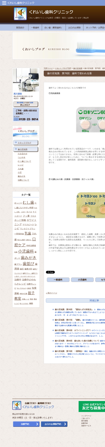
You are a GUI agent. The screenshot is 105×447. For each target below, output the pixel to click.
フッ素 (26, 216)
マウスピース (28, 224)
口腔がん (29, 240)
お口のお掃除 (74, 27)
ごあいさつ (85, 418)
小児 (20, 172)
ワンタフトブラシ (27, 229)
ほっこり (18, 203)
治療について (23, 180)
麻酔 (31, 303)
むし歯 (28, 202)
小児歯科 (82, 279)
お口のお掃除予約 (53, 424)
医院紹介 (20, 27)
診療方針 (84, 423)
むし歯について (24, 161)
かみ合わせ (22, 154)
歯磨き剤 (28, 269)
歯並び (28, 263)
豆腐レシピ (25, 299)
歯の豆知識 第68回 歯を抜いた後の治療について (77, 341)
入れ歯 (21, 169)
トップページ (86, 416)
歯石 (22, 269)
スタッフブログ (24, 143)
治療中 (17, 279)
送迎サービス (86, 426)
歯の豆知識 (77, 68)
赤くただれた (24, 303)
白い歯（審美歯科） (54, 27)
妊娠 (15, 252)
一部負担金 (19, 234)
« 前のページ (51, 293)
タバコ (29, 212)
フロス (33, 216)
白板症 (29, 288)
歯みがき (21, 176)
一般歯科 (35, 27)
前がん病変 (21, 240)
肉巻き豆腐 (23, 293)
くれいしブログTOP (63, 68)
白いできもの (21, 288)
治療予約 (25, 424)
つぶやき (21, 157)
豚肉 (31, 299)
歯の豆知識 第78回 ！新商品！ (69, 351)
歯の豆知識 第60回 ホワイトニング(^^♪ (73, 330)
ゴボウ (23, 212)
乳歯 (28, 233)
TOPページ (48, 68)
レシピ (21, 165)
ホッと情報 (20, 220)
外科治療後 (31, 245)
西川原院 (84, 421)
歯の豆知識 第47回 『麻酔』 (68, 320)
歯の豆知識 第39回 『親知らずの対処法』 (74, 309)
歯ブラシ (18, 264)
